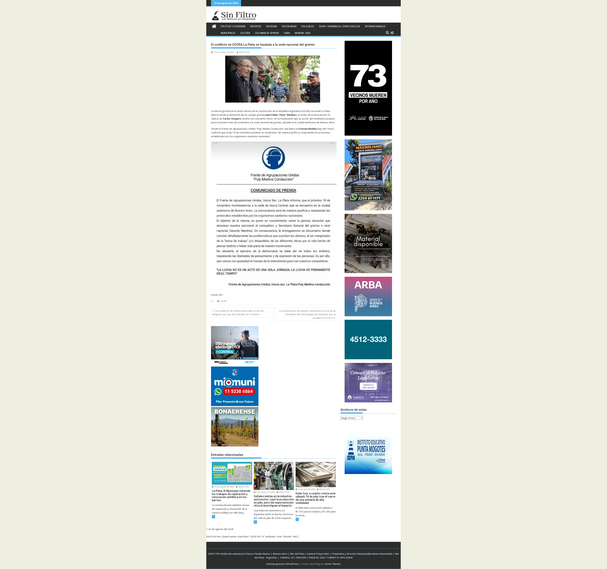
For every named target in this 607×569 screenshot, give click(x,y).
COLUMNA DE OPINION (267, 33)
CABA (287, 33)
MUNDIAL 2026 (302, 33)
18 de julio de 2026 (306, 489)
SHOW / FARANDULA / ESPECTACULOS (339, 26)
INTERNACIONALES (375, 26)
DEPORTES (255, 26)
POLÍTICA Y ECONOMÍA (233, 26)
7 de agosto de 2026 (265, 492)
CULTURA (245, 33)
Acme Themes (333, 563)
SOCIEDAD (271, 26)
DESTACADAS (289, 26)
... (214, 301)
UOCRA (223, 301)
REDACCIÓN (244, 52)
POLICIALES (307, 26)
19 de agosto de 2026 (224, 486)
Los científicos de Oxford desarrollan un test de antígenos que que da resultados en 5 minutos (238, 312)
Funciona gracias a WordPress (282, 563)
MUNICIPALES (228, 33)
